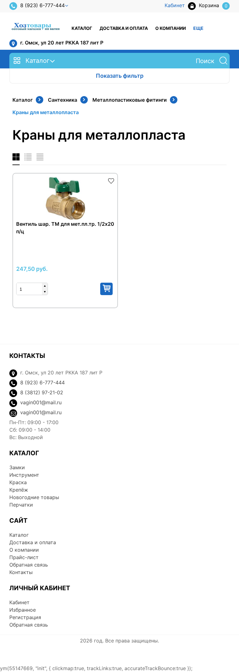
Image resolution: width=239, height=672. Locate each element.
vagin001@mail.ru (41, 402)
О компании (170, 28)
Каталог (82, 28)
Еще (198, 28)
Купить (106, 289)
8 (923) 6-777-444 (42, 5)
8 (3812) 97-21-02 (41, 392)
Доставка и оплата (124, 28)
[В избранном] (111, 180)
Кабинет (19, 602)
